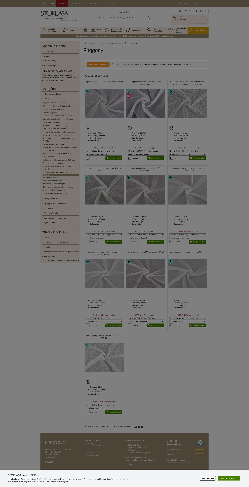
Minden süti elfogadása (228, 478)
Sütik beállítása (208, 478)
